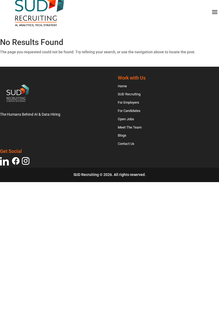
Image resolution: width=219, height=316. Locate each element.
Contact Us (126, 144)
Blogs (122, 135)
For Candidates (129, 111)
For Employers (128, 102)
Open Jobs (126, 119)
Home (122, 86)
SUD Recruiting (129, 94)
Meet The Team (130, 127)
